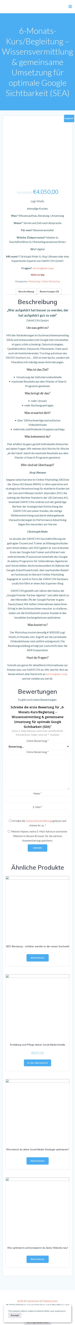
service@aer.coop (43, 268)
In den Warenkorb (37, 1062)
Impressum (33, 1301)
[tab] (26, 291)
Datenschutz (50, 1301)
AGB (20, 1301)
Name (37, 793)
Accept (15, 1315)
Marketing (34, 281)
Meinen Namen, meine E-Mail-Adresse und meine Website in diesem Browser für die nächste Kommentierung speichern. (39, 836)
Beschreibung (26, 291)
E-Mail (37, 807)
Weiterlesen (37, 957)
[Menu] (70, 7)
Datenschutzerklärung (39, 820)
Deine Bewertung (38, 740)
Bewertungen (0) (49, 291)
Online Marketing (50, 281)
